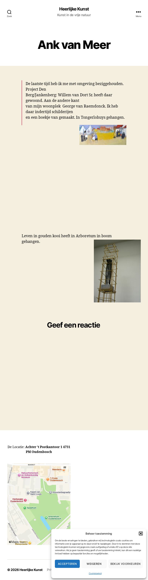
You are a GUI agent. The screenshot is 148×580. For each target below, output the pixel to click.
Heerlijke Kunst (74, 9)
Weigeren (94, 564)
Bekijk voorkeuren (125, 564)
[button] (141, 533)
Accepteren (67, 564)
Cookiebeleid (95, 573)
